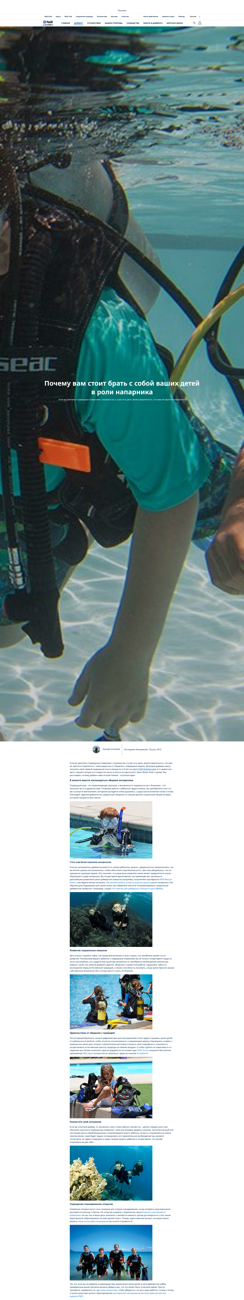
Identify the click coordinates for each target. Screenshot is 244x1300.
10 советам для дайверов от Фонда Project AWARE (137, 888)
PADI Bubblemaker (147, 769)
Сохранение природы (84, 16)
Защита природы (114, 23)
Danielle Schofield (111, 749)
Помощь (181, 16)
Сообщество (133, 23)
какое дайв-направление (96, 1221)
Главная (65, 23)
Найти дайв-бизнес (150, 16)
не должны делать (141, 882)
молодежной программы (125, 1293)
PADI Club (68, 16)
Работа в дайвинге (153, 23)
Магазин (114, 16)
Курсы (58, 16)
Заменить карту (168, 16)
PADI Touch (142, 1050)
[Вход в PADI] (199, 23)
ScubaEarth (142, 1053)
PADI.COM (48, 16)
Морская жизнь (175, 23)
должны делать (117, 882)
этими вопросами (108, 1290)
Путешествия (102, 16)
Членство (125, 16)
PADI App (87, 1053)
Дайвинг (78, 23)
